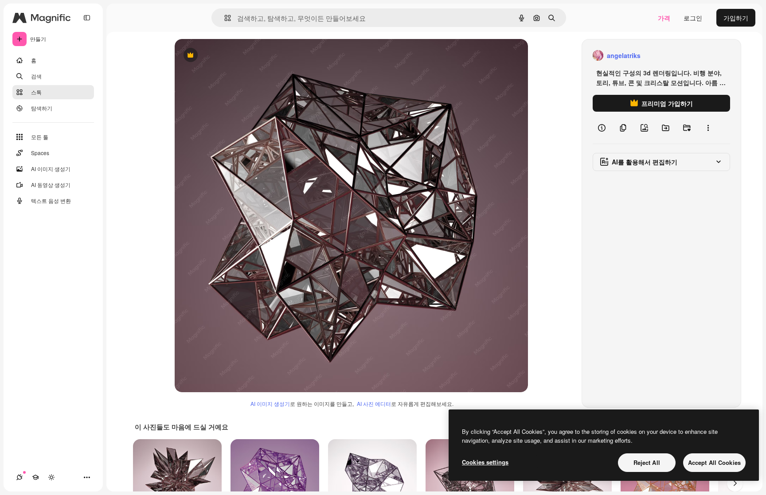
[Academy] (35, 477)
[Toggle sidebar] (87, 18)
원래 (225, 55)
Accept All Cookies (714, 462)
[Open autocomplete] (224, 18)
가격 (664, 17)
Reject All (646, 462)
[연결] (19, 477)
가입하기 (735, 17)
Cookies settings (485, 462)
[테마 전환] (51, 477)
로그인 (693, 17)
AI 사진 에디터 (374, 403)
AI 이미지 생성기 (270, 403)
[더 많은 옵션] (708, 127)
